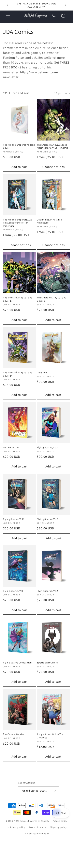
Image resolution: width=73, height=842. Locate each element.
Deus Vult (42, 372)
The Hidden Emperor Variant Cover (19, 146)
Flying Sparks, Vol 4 (14, 590)
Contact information (38, 833)
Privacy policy (17, 827)
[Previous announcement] (7, 5)
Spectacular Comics (48, 662)
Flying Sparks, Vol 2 (14, 519)
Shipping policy (58, 827)
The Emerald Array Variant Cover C (51, 299)
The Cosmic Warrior (13, 734)
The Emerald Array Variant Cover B (17, 299)
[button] (8, 15)
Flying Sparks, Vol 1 (47, 447)
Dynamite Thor (11, 447)
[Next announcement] (65, 5)
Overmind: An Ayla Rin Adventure (49, 221)
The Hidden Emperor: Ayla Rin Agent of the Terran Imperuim (17, 222)
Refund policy (60, 821)
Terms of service (37, 827)
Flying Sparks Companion (17, 662)
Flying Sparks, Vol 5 (48, 590)
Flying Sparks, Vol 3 (48, 519)
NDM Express (21, 821)
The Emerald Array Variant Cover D (17, 374)
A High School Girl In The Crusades (50, 736)
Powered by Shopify (38, 821)
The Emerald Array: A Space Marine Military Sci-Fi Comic (52, 146)
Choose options (53, 167)
